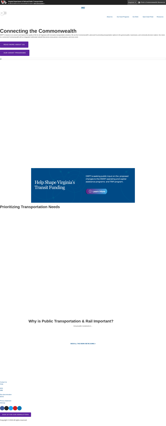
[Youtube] (15, 408)
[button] (3, 13)
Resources (160, 17)
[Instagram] (6, 408)
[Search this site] (2, 21)
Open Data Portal (148, 17)
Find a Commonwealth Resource (153, 2)
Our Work (135, 17)
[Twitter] (11, 408)
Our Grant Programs (123, 17)
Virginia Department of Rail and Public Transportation (25, 1)
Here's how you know (39, 3)
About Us (109, 17)
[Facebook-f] (2, 408)
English (132, 2)
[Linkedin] (19, 408)
